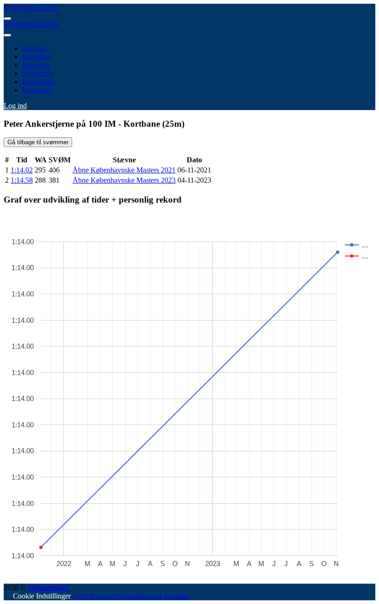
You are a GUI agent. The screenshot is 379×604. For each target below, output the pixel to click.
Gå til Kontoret (94, 596)
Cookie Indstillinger (42, 596)
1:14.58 (22, 180)
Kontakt (176, 596)
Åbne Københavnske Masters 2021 (124, 170)
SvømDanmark (140, 596)
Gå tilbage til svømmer (37, 142)
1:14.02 (22, 170)
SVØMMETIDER (31, 8)
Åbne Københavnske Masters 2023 (124, 180)
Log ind (15, 106)
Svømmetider (48, 588)
